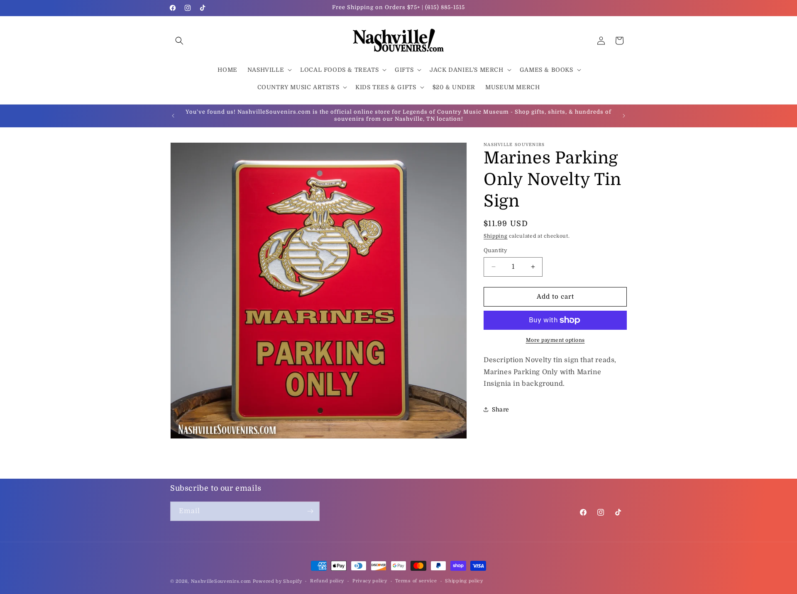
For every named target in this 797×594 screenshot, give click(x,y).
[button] (179, 41)
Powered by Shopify (277, 581)
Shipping (496, 236)
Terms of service (416, 581)
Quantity (495, 250)
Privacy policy (369, 581)
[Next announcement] (624, 116)
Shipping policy (464, 581)
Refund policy (327, 581)
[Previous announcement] (173, 116)
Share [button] (500, 409)
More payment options (555, 340)
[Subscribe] (310, 511)
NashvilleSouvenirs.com (221, 581)
